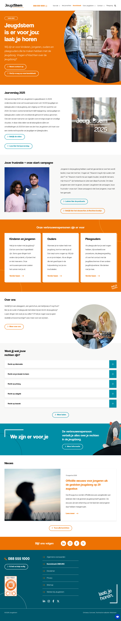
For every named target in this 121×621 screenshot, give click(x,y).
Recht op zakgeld (14, 394)
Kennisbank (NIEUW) (56, 564)
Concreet (92, 613)
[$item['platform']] (43, 601)
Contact (100, 6)
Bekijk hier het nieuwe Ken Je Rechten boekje (83, 211)
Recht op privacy (14, 384)
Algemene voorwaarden (56, 557)
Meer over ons (15, 326)
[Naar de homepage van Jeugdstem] (14, 6)
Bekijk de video (15, 137)
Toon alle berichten (61, 528)
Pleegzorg (109, 5)
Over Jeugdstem (88, 6)
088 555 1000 (39, 6)
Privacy (49, 578)
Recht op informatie (15, 364)
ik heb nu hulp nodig (17, 566)
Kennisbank (77, 5)
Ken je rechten (66, 5)
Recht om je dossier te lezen (18, 374)
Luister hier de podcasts (75, 201)
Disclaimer (51, 571)
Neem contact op (16, 67)
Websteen (113, 613)
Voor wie (55, 6)
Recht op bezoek (14, 404)
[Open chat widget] (117, 616)
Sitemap (50, 585)
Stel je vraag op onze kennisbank (22, 73)
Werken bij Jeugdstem (55, 592)
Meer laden (61, 415)
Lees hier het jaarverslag (19, 146)
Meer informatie (73, 446)
